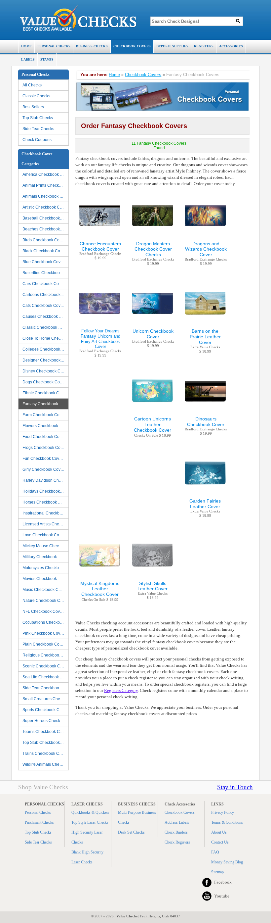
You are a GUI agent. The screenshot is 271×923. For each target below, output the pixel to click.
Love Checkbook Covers (44, 535)
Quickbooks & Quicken (90, 812)
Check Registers (177, 842)
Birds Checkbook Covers (44, 240)
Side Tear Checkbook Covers (45, 688)
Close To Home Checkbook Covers (45, 338)
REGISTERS (203, 46)
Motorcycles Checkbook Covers (45, 567)
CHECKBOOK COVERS (132, 46)
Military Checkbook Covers (45, 557)
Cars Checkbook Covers (44, 283)
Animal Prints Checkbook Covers (45, 185)
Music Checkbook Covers (45, 589)
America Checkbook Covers (45, 174)
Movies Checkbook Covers (45, 578)
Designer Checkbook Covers (45, 360)
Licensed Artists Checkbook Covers (45, 524)
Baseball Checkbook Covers (45, 218)
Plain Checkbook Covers (44, 644)
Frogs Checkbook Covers (45, 447)
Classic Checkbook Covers (45, 327)
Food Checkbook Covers (44, 436)
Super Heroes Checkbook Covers (45, 720)
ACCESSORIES (231, 46)
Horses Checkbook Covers (45, 502)
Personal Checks (38, 812)
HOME (26, 46)
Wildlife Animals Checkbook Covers (45, 764)
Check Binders (176, 832)
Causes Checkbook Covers (45, 316)
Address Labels (177, 822)
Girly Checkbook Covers (44, 469)
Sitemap (217, 872)
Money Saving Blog (227, 862)
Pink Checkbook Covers (44, 633)
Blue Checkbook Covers (44, 262)
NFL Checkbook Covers (43, 611)
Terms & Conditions (227, 822)
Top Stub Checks (37, 118)
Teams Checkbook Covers (45, 731)
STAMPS (47, 59)
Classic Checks (36, 96)
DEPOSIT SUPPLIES (172, 46)
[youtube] (207, 896)
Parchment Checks (39, 822)
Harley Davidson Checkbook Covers (45, 480)
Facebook (223, 882)
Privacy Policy (222, 812)
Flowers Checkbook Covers (45, 425)
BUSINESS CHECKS (92, 46)
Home (114, 74)
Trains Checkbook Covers (45, 753)
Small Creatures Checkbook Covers (45, 699)
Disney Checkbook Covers (45, 371)
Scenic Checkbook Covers (45, 666)
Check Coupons (37, 139)
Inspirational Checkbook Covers (45, 513)
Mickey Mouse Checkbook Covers (45, 546)
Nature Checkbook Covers (45, 600)
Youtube (221, 896)
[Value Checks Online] (78, 18)
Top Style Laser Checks (89, 822)
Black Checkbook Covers (45, 251)
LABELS (28, 59)
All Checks (32, 85)
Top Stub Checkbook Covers (45, 742)
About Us (219, 832)
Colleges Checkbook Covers (45, 349)
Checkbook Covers (143, 74)
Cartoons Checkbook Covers (45, 294)
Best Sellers (33, 107)
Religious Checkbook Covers (45, 655)
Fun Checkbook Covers (43, 458)
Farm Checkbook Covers (44, 415)
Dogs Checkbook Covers (44, 382)
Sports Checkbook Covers (45, 709)
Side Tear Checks (38, 128)
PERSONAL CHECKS (53, 46)
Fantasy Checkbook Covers (45, 404)
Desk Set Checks (131, 832)
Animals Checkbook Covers (45, 196)
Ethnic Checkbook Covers (45, 393)
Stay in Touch (235, 787)
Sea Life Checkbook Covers (45, 677)
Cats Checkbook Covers (44, 305)
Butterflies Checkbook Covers (45, 272)
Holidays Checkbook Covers (45, 491)
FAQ (215, 852)
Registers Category (121, 690)
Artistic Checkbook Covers (45, 207)
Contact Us (220, 842)
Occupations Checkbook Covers (45, 622)
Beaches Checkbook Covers (45, 229)
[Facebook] (207, 882)
